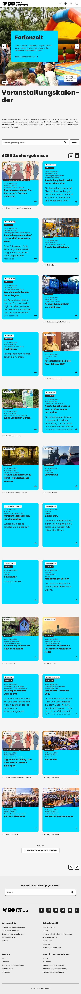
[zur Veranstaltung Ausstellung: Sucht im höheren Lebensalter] (60, 183)
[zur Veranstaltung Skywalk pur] (60, 468)
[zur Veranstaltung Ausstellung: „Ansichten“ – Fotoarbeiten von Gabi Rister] (20, 240)
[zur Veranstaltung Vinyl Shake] (20, 582)
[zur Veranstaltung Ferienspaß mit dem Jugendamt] (20, 696)
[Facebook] (41, 910)
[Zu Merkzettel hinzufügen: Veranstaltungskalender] (70, 867)
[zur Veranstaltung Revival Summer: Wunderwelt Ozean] (60, 297)
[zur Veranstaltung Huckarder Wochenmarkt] (60, 810)
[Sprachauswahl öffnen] (60, 3)
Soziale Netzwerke (49, 937)
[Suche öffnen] (71, 3)
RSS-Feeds (6, 972)
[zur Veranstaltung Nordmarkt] (60, 753)
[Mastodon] (55, 910)
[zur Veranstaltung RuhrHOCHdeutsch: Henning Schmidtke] (20, 525)
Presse (45, 930)
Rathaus (5, 941)
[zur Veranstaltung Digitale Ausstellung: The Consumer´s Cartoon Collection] (20, 183)
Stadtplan (5, 962)
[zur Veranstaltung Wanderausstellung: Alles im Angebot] (20, 297)
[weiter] (77, 46)
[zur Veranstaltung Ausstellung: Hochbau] (60, 240)
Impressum (46, 962)
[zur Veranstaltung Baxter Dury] (60, 525)
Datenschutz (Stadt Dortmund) (54, 969)
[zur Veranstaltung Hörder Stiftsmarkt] (20, 810)
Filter (74, 142)
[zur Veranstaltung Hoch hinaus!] (20, 354)
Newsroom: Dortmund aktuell (13, 934)
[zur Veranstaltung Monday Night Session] (60, 582)
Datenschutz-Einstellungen (53, 972)
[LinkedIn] (77, 910)
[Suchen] (65, 142)
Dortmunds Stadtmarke (51, 948)
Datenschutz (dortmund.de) (53, 965)
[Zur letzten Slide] (4, 46)
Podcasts (46, 944)
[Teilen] (77, 867)
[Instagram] (48, 910)
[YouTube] (70, 910)
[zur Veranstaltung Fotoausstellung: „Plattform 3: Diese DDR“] (60, 354)
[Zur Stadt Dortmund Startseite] (15, 4)
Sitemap (5, 958)
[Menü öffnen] (76, 3)
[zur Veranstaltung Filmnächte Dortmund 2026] (60, 696)
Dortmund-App (48, 927)
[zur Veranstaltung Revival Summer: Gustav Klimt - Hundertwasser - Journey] (20, 468)
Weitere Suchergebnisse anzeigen (42, 850)
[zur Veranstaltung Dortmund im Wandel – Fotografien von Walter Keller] (60, 639)
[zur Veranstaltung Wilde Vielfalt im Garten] (20, 411)
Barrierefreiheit (7, 969)
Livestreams (47, 941)
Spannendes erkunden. (25, 57)
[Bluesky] (62, 910)
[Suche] (72, 892)
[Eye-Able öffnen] (65, 3)
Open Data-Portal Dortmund (13, 965)
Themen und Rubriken (10, 930)
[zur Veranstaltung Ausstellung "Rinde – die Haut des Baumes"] (20, 639)
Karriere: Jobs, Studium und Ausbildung (57, 934)
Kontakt (45, 958)
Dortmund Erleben (9, 937)
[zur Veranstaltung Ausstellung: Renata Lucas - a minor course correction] (60, 411)
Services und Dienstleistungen (13, 927)
